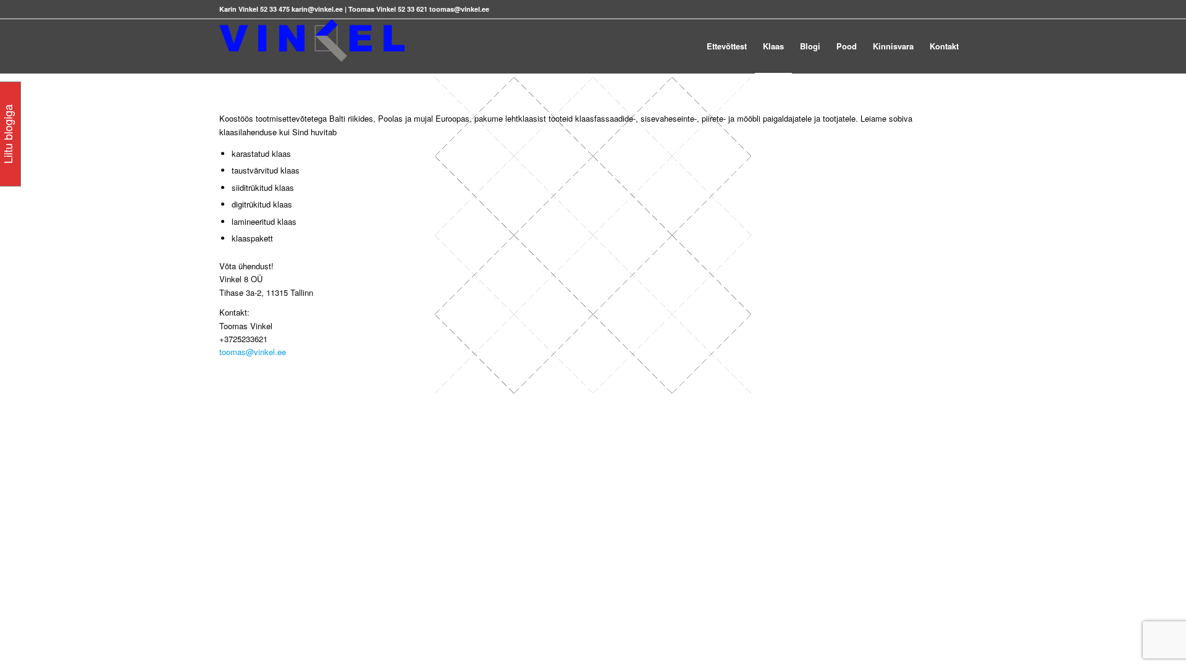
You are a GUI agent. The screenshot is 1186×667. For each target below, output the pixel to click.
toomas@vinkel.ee (252, 352)
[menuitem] (727, 46)
